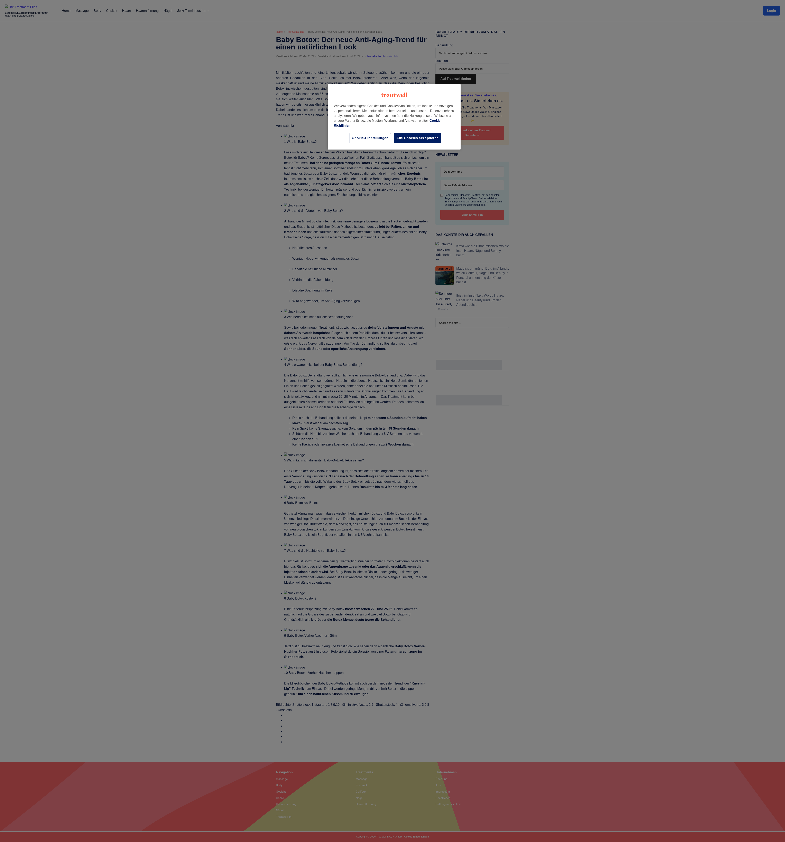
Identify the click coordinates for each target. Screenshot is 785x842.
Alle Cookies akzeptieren (417, 138)
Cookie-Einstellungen (370, 138)
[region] (394, 116)
